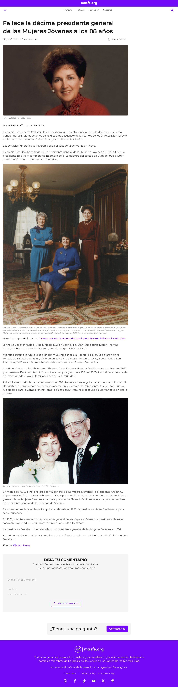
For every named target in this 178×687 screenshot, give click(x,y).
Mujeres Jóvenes (11, 39)
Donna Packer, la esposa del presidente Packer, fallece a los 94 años (82, 338)
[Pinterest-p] (112, 681)
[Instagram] (65, 681)
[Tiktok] (84, 681)
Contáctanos (70, 673)
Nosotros (107, 10)
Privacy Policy (89, 673)
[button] (5, 10)
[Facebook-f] (74, 681)
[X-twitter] (103, 681)
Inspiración (93, 10)
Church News (21, 545)
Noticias (80, 10)
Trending (68, 10)
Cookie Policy (107, 673)
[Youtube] (93, 681)
